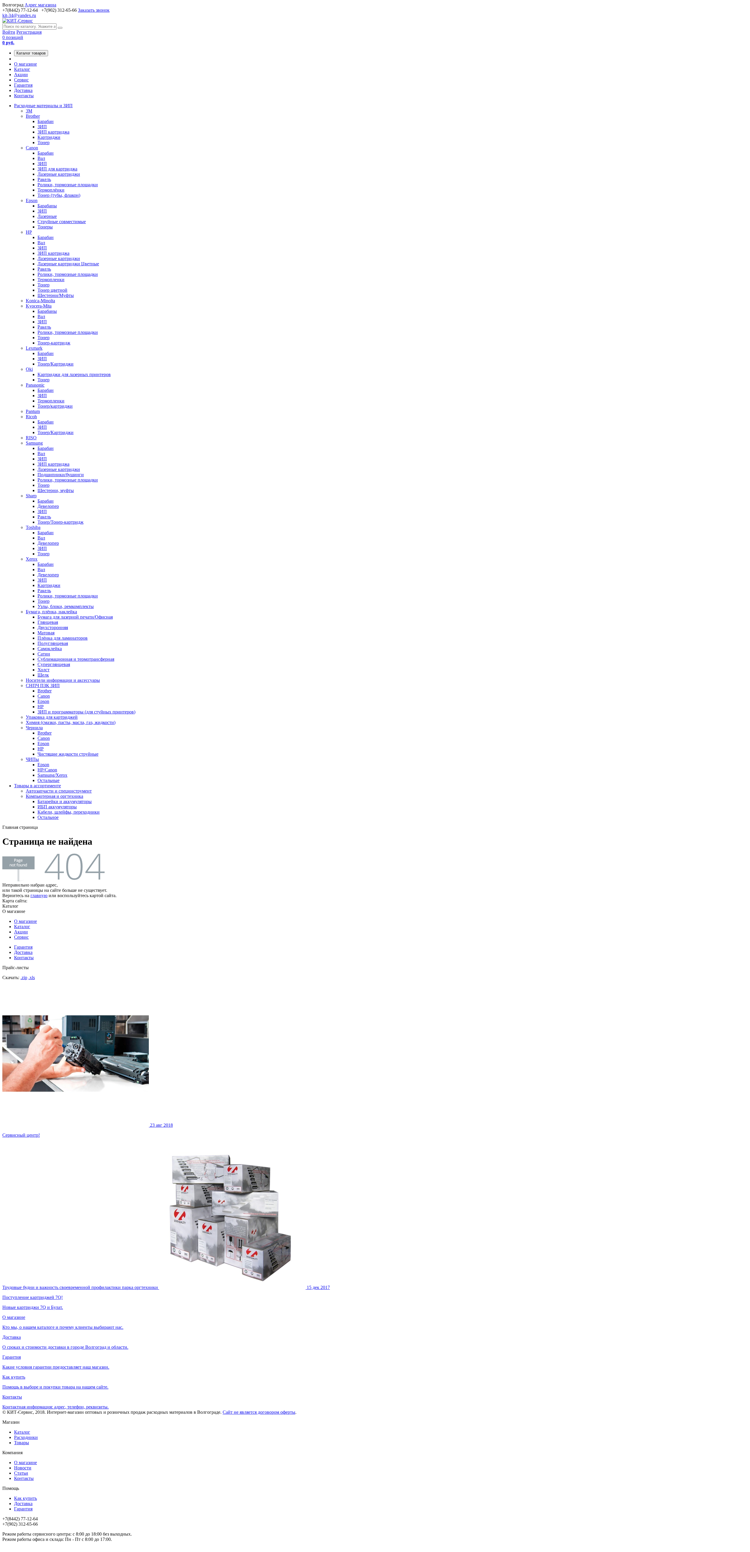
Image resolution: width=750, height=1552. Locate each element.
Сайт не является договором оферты (259, 1412)
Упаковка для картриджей (52, 717)
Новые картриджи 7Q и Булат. (166, 1297)
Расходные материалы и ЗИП (43, 105)
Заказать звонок (94, 10)
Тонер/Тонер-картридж (60, 522)
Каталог (22, 69)
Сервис (21, 79)
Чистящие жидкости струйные (68, 754)
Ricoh (31, 416)
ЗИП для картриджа (57, 168)
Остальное (48, 817)
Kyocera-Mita (39, 305)
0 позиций (12, 40)
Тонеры (45, 226)
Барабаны (47, 205)
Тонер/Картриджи (56, 363)
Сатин (44, 653)
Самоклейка (50, 648)
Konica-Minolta (40, 300)
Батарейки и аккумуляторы (65, 801)
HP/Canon (47, 769)
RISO (31, 437)
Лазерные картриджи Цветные (68, 263)
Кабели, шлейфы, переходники (69, 812)
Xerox (32, 558)
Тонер (44, 142)
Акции (21, 74)
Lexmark (34, 348)
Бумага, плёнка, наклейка (51, 611)
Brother (33, 116)
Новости (22, 1467)
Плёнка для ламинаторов (63, 638)
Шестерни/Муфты (56, 295)
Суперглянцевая (54, 664)
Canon (32, 147)
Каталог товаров (31, 53)
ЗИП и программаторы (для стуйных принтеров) (86, 711)
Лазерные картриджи (59, 174)
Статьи (21, 1473)
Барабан (46, 121)
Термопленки (51, 279)
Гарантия (23, 85)
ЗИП (42, 126)
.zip (24, 977)
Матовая (46, 632)
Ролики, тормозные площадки (68, 184)
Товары (21, 1442)
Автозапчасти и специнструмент (59, 790)
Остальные (48, 780)
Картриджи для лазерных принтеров (74, 374)
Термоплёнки (51, 189)
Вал (41, 158)
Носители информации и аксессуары (63, 680)
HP (29, 232)
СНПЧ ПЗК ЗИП (43, 685)
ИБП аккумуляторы (57, 806)
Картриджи (49, 137)
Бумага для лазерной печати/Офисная (75, 616)
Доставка (23, 90)
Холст (44, 669)
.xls (31, 977)
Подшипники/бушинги (61, 474)
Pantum (33, 411)
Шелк (43, 674)
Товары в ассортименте (37, 785)
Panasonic (35, 385)
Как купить (25, 1498)
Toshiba (33, 527)
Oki (29, 369)
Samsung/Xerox (52, 775)
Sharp (31, 495)
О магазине (25, 64)
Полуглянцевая (53, 643)
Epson (32, 200)
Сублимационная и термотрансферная (76, 659)
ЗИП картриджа (53, 131)
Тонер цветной (52, 290)
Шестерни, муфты (56, 490)
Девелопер (48, 506)
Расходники (26, 1437)
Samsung (34, 442)
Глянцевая (48, 622)
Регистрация (29, 32)
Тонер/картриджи (55, 406)
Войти (8, 32)
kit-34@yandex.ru (19, 15)
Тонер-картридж (54, 342)
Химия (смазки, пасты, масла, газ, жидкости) (70, 722)
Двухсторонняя (53, 627)
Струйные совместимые (62, 221)
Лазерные (47, 216)
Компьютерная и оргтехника (54, 796)
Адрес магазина (40, 4)
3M (29, 110)
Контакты (24, 95)
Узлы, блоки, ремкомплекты (66, 606)
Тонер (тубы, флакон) (59, 195)
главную (38, 895)
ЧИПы (32, 759)
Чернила (34, 727)
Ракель (44, 179)
